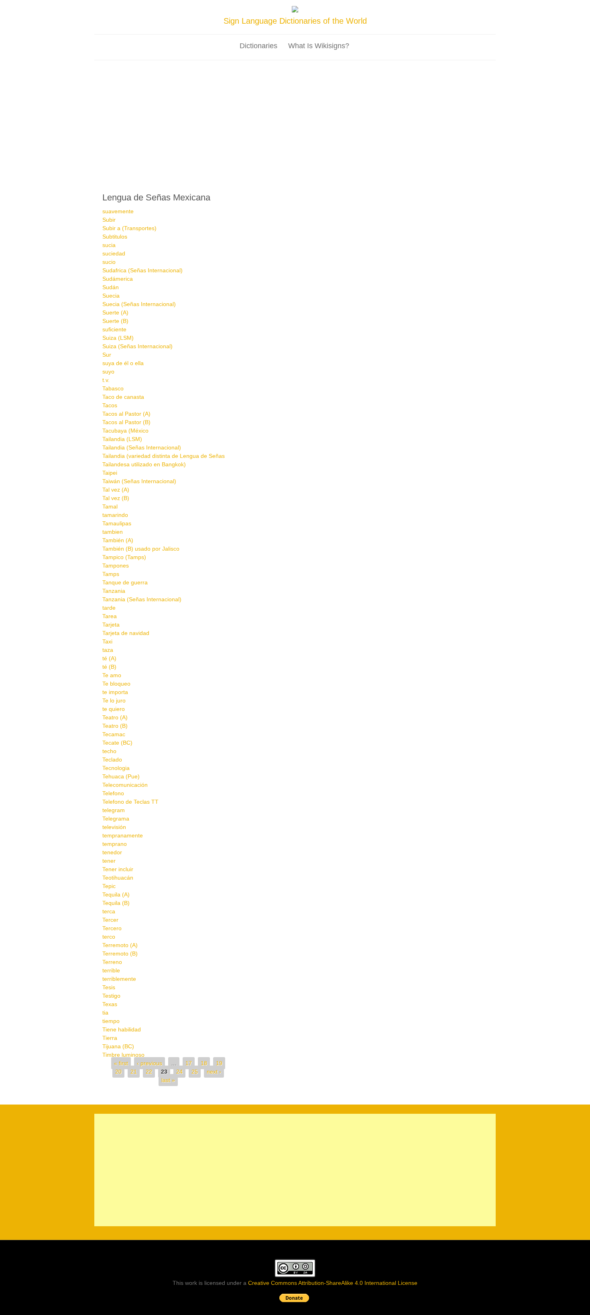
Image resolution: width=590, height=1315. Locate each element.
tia (105, 1012)
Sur (106, 354)
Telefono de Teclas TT (130, 801)
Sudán (110, 287)
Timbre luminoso (123, 1055)
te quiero (113, 709)
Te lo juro (114, 700)
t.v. (106, 380)
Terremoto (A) (120, 945)
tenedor (112, 852)
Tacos (109, 405)
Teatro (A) (115, 717)
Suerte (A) (115, 312)
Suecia (111, 295)
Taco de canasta (123, 397)
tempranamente (122, 835)
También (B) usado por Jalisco (140, 548)
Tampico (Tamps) (124, 557)
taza (107, 650)
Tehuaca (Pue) (121, 776)
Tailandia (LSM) (122, 439)
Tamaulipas (116, 523)
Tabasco (113, 388)
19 (219, 1063)
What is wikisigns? (318, 46)
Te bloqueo (116, 683)
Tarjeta (111, 624)
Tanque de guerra (125, 582)
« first (121, 1063)
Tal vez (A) (115, 489)
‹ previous (149, 1063)
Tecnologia (116, 768)
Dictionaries (258, 46)
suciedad (113, 253)
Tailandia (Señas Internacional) (141, 447)
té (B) (109, 667)
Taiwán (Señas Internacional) (139, 481)
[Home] (295, 10)
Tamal (110, 506)
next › (214, 1071)
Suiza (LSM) (118, 338)
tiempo (111, 1021)
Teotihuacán (117, 877)
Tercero (112, 928)
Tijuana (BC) (118, 1046)
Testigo (111, 995)
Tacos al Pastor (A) (126, 413)
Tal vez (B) (115, 498)
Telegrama (115, 818)
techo (109, 751)
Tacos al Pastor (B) (126, 422)
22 (149, 1071)
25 (194, 1071)
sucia (109, 245)
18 (204, 1063)
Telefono (113, 793)
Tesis (108, 987)
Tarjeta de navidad (125, 633)
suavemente (118, 211)
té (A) (109, 658)
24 (179, 1071)
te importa (115, 692)
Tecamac (113, 734)
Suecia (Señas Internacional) (139, 304)
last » (168, 1080)
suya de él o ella (123, 363)
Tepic (109, 886)
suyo (108, 371)
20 (118, 1071)
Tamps (110, 574)
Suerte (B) (115, 321)
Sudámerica (117, 279)
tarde (109, 607)
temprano (114, 844)
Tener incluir (117, 869)
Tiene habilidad (121, 1029)
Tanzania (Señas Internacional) (141, 599)
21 (133, 1071)
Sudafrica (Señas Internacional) (142, 270)
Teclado (112, 759)
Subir (109, 219)
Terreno (112, 962)
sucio (109, 262)
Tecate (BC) (117, 742)
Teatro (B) (115, 726)
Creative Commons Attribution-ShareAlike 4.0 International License (332, 1283)
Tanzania (113, 591)
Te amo (111, 675)
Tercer (110, 920)
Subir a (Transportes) (129, 228)
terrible (111, 970)
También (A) (117, 540)
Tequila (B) (116, 903)
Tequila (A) (116, 894)
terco (108, 936)
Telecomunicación (125, 785)
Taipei (109, 473)
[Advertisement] (295, 120)
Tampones (115, 565)
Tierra (109, 1038)
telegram (113, 810)
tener (109, 861)
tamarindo (115, 515)
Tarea (109, 616)
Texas (109, 1004)
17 (188, 1063)
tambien (112, 532)
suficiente (114, 329)
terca (108, 911)
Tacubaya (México (125, 430)
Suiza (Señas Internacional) (137, 346)
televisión (114, 827)
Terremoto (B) (120, 953)
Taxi (107, 641)
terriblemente (119, 979)
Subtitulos (114, 236)
